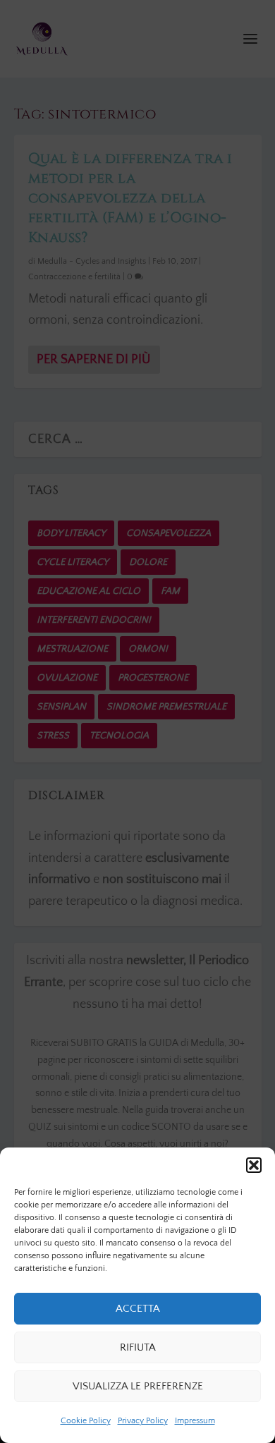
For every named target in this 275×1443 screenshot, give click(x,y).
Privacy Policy (143, 1420)
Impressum (195, 1420)
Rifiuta (138, 1347)
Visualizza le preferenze (138, 1386)
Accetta (138, 1309)
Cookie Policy (86, 1420)
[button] (254, 1165)
